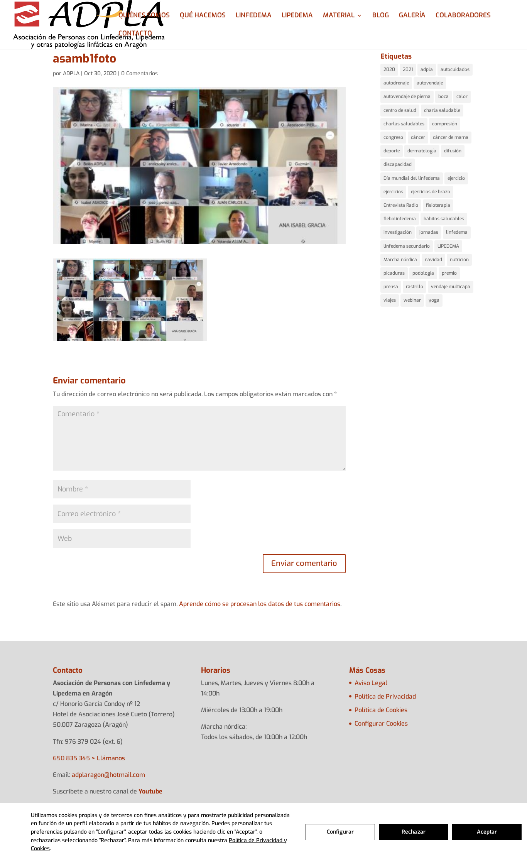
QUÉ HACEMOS (203, 16)
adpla (427, 69)
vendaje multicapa (450, 287)
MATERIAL (339, 16)
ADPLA (71, 73)
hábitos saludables (444, 219)
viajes (389, 300)
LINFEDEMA (254, 16)
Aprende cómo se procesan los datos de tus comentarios (259, 604)
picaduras (394, 273)
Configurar (340, 832)
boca (443, 96)
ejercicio (456, 178)
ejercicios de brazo (430, 192)
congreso (393, 137)
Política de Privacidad (385, 696)
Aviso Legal (371, 683)
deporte (391, 151)
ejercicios (393, 192)
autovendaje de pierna (407, 96)
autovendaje (430, 83)
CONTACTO (135, 34)
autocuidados (455, 69)
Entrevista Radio (400, 205)
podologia (423, 273)
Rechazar (414, 832)
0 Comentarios (139, 73)
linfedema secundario (406, 246)
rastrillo (414, 287)
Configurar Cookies (381, 723)
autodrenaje (396, 83)
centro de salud (399, 110)
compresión (444, 124)
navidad (433, 260)
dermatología (421, 151)
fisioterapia (438, 205)
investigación (397, 232)
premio (449, 273)
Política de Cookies (381, 710)
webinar (412, 300)
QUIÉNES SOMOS (144, 16)
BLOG (380, 16)
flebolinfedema (399, 219)
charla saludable (442, 110)
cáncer (418, 137)
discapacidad (397, 164)
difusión (452, 151)
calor (462, 96)
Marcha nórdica (400, 260)
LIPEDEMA (297, 16)
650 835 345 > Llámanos (89, 758)
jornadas (428, 232)
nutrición (459, 260)
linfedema (457, 232)
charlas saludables (403, 124)
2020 (389, 69)
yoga (434, 300)
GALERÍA (412, 16)
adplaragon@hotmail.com (108, 775)
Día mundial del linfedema (411, 178)
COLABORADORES (463, 16)
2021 (408, 69)
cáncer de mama (450, 137)
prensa (390, 287)
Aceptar (487, 832)
